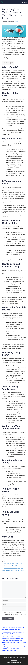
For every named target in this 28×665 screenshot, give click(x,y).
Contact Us (6, 657)
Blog (5, 561)
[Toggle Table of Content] (11, 62)
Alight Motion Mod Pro (16, 662)
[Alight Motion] (2, 2)
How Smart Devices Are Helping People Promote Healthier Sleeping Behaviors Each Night (14, 642)
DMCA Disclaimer (20, 657)
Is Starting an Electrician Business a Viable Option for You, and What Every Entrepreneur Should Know (13, 648)
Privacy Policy (14, 660)
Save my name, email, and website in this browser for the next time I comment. (15, 613)
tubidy (23, 47)
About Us (12, 657)
